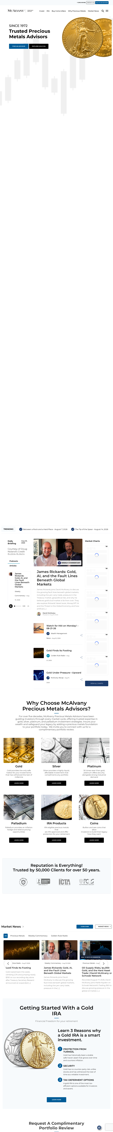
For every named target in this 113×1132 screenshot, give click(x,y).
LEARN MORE (19, 783)
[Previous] (8, 963)
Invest (41, 11)
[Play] (11, 606)
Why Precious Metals (77, 11)
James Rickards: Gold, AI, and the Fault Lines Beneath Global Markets (22, 580)
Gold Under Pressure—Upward (63, 672)
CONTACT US (90, 2)
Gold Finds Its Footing (59, 650)
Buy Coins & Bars (59, 11)
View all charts (96, 683)
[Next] (104, 963)
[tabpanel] (19, 590)
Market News (93, 11)
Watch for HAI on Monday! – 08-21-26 (62, 627)
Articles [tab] (13, 566)
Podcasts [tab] (13, 561)
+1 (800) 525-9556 (81, 2)
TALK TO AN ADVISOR (102, 2)
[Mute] (28, 606)
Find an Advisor (18, 46)
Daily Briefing (12, 542)
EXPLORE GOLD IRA (39, 46)
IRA (48, 11)
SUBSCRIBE (85, 926)
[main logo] (19, 11)
